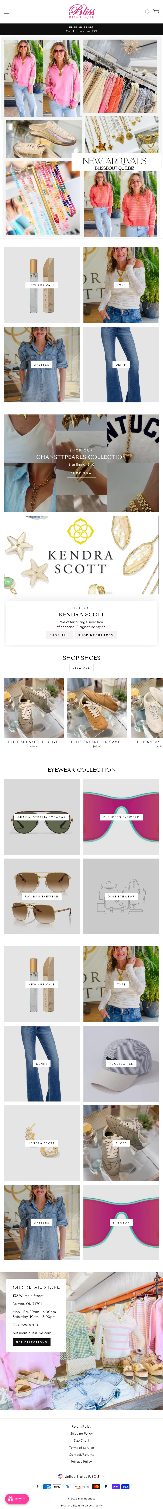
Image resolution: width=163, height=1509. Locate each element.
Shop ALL (59, 635)
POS (64, 1505)
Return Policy (81, 1426)
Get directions (31, 1342)
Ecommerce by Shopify (87, 1505)
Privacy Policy (81, 1462)
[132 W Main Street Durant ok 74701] (81, 1341)
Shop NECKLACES (96, 635)
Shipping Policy (81, 1433)
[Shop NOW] (81, 463)
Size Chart (81, 1440)
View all (81, 667)
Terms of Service (81, 1448)
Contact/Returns (81, 1455)
